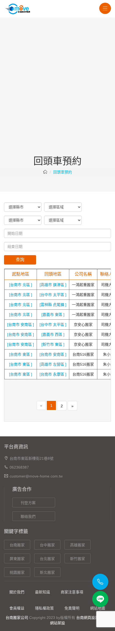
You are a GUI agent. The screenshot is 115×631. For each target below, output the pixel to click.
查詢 (20, 259)
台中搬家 (47, 545)
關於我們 (16, 592)
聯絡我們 (28, 516)
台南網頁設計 (87, 617)
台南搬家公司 (17, 617)
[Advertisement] (57, 95)
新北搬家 (47, 572)
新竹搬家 (77, 559)
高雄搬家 (77, 545)
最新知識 (42, 592)
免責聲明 (71, 608)
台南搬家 (17, 545)
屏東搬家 (17, 559)
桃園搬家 (17, 572)
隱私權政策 (44, 608)
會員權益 (16, 608)
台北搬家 (47, 559)
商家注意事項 (72, 592)
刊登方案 (28, 503)
